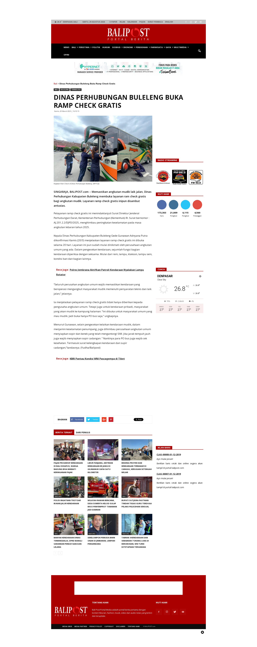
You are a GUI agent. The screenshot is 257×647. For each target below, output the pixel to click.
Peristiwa (84, 47)
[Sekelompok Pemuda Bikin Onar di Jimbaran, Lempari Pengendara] (103, 524)
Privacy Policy (95, 626)
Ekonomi (128, 47)
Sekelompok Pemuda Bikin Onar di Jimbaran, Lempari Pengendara (101, 540)
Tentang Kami (134, 626)
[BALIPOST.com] (128, 34)
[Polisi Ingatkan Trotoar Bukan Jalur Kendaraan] (69, 487)
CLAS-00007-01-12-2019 (169, 464)
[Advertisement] (128, 10)
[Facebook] (186, 22)
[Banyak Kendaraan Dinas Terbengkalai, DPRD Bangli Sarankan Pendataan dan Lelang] (69, 524)
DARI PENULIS (83, 432)
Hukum (106, 47)
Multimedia (180, 47)
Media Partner (80, 626)
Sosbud (116, 47)
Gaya (168, 47)
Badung (58, 459)
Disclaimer (120, 626)
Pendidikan (142, 47)
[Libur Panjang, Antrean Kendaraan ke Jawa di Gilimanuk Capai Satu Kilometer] (103, 449)
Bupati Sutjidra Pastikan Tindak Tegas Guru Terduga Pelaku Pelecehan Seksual (137, 503)
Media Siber (67, 626)
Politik (96, 47)
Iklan (122, 22)
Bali (74, 47)
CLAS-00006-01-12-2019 (169, 484)
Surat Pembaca (155, 22)
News (66, 47)
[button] (199, 51)
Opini (66, 54)
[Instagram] (191, 22)
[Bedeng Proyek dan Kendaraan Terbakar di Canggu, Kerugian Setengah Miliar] (137, 449)
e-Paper (113, 22)
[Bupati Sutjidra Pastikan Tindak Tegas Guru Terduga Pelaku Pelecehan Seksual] (137, 487)
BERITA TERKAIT (63, 432)
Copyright (109, 626)
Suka (161, 201)
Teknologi (76, 90)
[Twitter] (195, 22)
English (169, 22)
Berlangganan (198, 201)
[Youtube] (200, 22)
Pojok (142, 22)
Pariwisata (157, 47)
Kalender (132, 22)
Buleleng (65, 90)
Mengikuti (174, 201)
